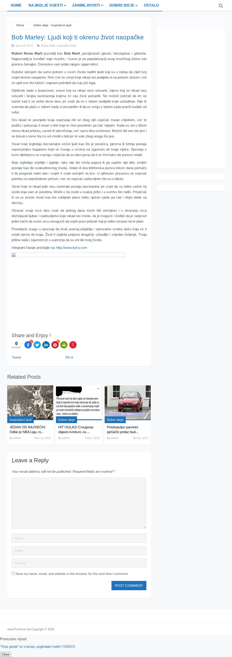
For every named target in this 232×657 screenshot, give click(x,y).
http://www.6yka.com (71, 247)
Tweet (16, 357)
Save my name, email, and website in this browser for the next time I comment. (72, 573)
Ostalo (151, 5)
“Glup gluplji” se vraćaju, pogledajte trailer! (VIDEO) (37, 646)
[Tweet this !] (37, 344)
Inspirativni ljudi (61, 25)
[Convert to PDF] (73, 344)
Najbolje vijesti (46, 5)
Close (5, 654)
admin (17, 438)
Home (16, 5)
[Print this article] (64, 344)
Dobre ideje (121, 5)
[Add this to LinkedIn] (46, 344)
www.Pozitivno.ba (18, 629)
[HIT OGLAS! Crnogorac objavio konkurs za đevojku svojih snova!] (79, 402)
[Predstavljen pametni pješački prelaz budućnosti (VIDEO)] (128, 402)
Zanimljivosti (86, 5)
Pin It (69, 357)
